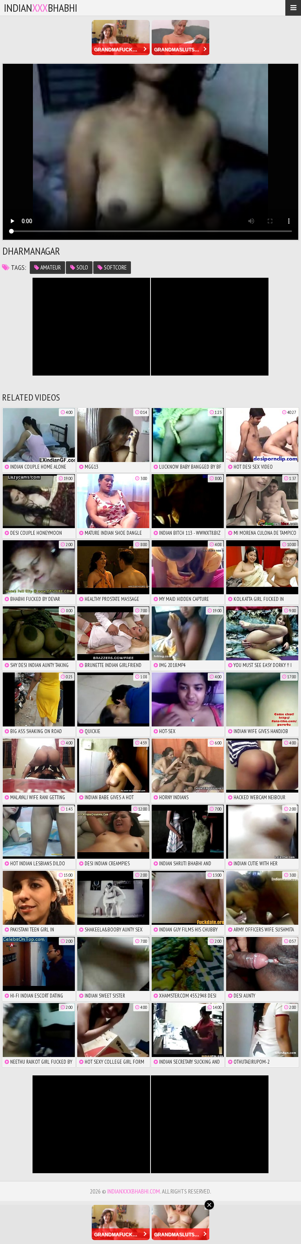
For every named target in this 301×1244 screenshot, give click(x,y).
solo (81, 267)
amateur (50, 267)
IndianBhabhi (40, 7)
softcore (115, 267)
